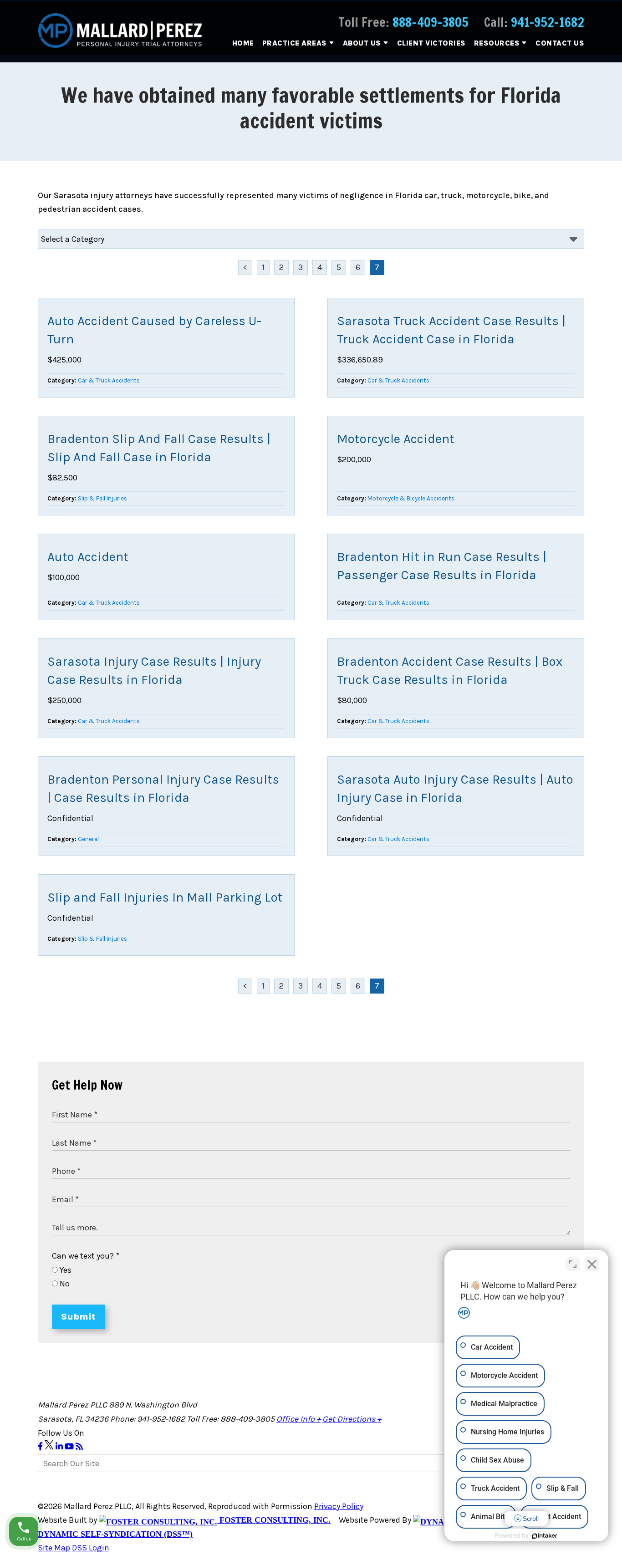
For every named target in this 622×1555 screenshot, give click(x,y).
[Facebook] (41, 1447)
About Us (362, 43)
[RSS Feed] (79, 1447)
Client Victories (431, 43)
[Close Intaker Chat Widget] (592, 1264)
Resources (497, 43)
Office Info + (298, 1419)
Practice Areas (294, 43)
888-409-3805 (431, 22)
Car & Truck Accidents (109, 380)
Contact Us (559, 43)
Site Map (54, 1548)
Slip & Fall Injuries (102, 498)
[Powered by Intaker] (544, 1536)
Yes (64, 1270)
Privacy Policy (338, 1506)
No (64, 1284)
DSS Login (90, 1548)
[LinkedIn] (60, 1447)
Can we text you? (85, 1256)
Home (243, 43)
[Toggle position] (573, 1264)
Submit (78, 1316)
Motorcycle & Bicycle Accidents (410, 498)
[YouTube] (70, 1447)
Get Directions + (351, 1419)
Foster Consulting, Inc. (274, 1519)
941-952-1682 (547, 22)
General (88, 839)
